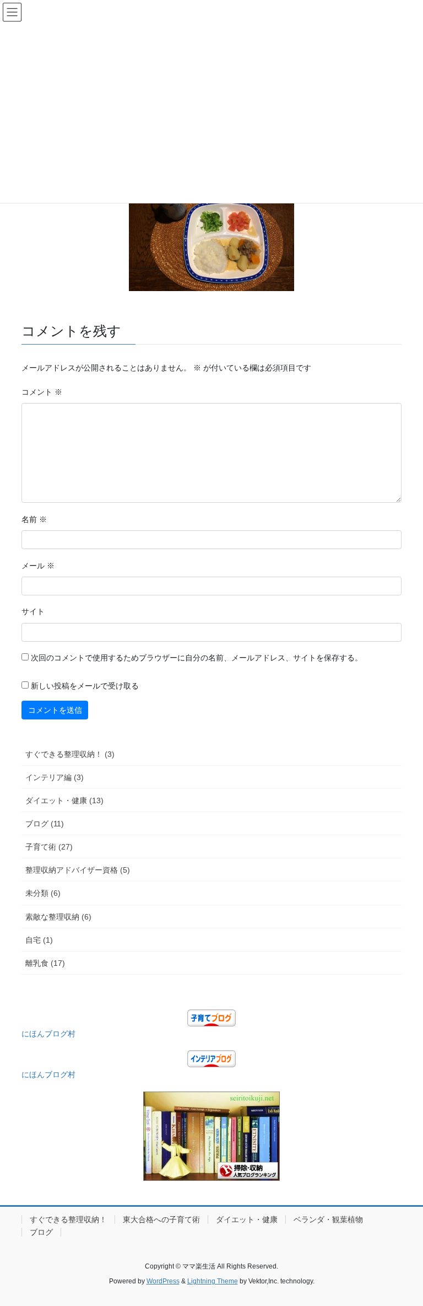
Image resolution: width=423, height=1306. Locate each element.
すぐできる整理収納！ (68, 1219)
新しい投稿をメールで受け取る (85, 685)
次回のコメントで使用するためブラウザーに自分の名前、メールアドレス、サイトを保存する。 (196, 657)
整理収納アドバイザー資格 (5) (77, 870)
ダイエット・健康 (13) (64, 800)
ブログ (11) (44, 823)
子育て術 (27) (49, 846)
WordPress (163, 1281)
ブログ (41, 1232)
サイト (33, 611)
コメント (41, 392)
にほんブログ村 (48, 1033)
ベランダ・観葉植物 (328, 1219)
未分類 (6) (43, 893)
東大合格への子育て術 (161, 1219)
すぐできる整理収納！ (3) (70, 754)
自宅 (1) (39, 940)
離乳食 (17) (45, 963)
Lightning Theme (212, 1281)
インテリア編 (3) (54, 777)
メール (38, 565)
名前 (34, 519)
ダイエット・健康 (247, 1219)
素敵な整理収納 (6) (58, 916)
